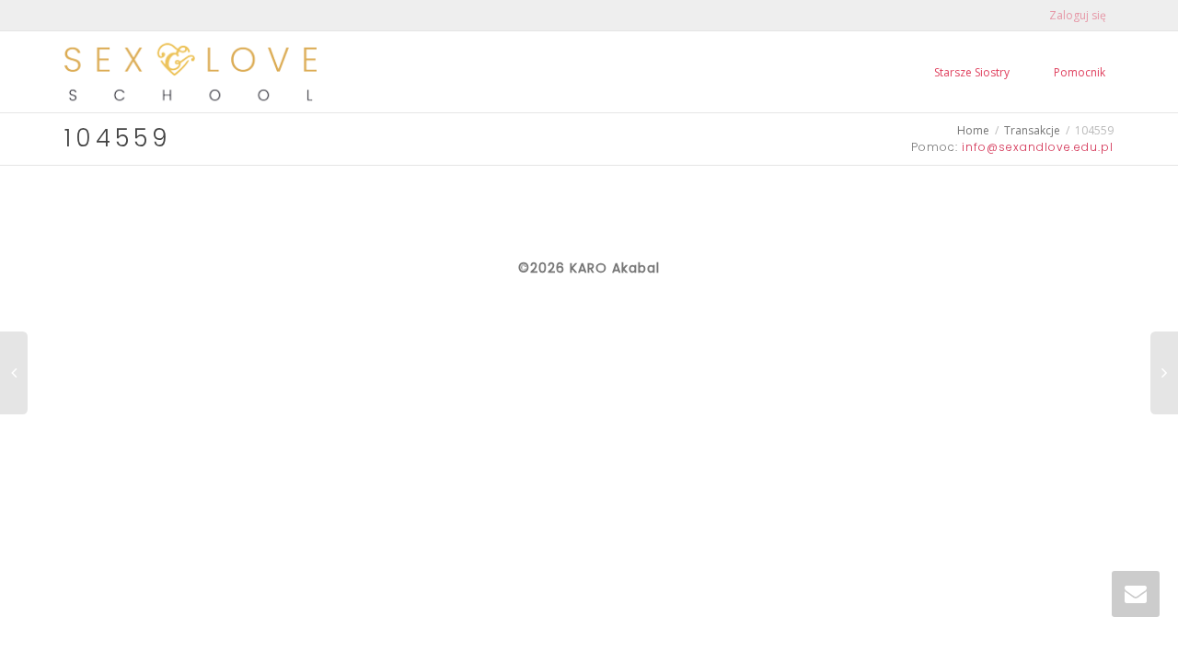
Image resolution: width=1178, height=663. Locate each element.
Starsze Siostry (972, 72)
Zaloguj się (1077, 15)
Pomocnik (1079, 72)
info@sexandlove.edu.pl (1038, 147)
